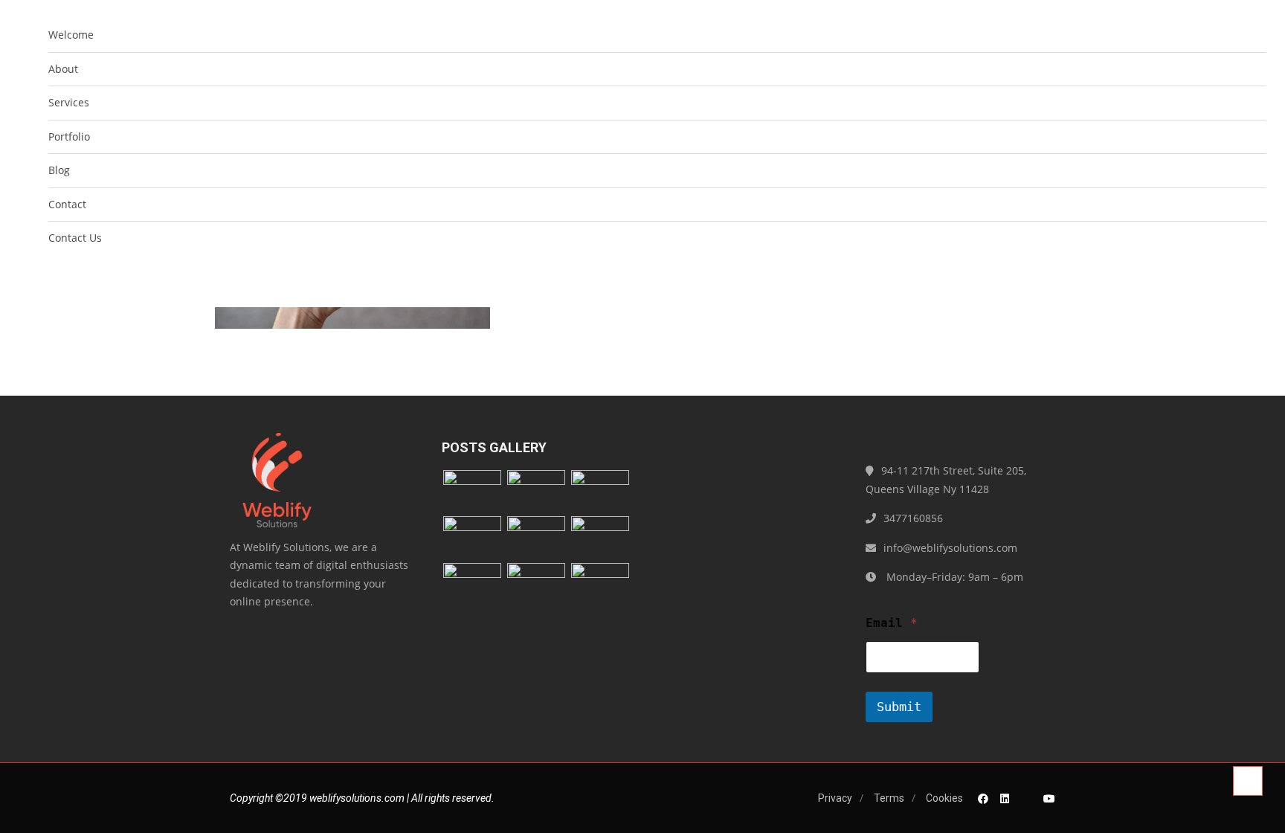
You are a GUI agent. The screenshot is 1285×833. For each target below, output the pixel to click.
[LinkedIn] (1004, 798)
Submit (899, 706)
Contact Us (75, 238)
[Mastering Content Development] (472, 585)
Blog (59, 170)
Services (68, 102)
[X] (1026, 798)
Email (892, 623)
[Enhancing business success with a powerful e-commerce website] (600, 585)
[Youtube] (1049, 798)
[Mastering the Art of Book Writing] (600, 492)
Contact (67, 204)
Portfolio (69, 136)
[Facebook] (983, 798)
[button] (1254, 278)
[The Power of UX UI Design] (536, 585)
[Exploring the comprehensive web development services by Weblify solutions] (536, 492)
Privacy (835, 798)
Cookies (944, 798)
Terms (889, 798)
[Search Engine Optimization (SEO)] (536, 538)
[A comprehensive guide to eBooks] (600, 538)
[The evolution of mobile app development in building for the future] (472, 538)
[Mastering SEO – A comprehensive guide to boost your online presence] (472, 492)
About (63, 69)
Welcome (71, 35)
